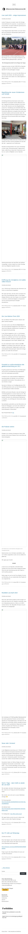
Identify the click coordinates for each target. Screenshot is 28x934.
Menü (14, 4)
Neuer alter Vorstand (8, 743)
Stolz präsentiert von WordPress (14, 931)
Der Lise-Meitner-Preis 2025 (11, 316)
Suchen (3, 871)
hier (13, 412)
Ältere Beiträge (6, 867)
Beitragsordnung (5, 901)
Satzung (3, 899)
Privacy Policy (4, 931)
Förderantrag (4, 897)
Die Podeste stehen (8, 426)
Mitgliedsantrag (5, 896)
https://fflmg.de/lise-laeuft (16, 813)
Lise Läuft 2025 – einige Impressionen (14, 15)
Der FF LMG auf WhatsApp (10, 833)
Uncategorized (23, 354)
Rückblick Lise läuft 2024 (10, 593)
